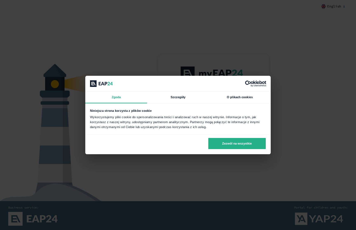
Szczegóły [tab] (178, 97)
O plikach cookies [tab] (240, 97)
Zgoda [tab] (116, 97)
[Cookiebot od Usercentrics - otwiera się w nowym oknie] (248, 84)
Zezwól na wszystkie (237, 143)
